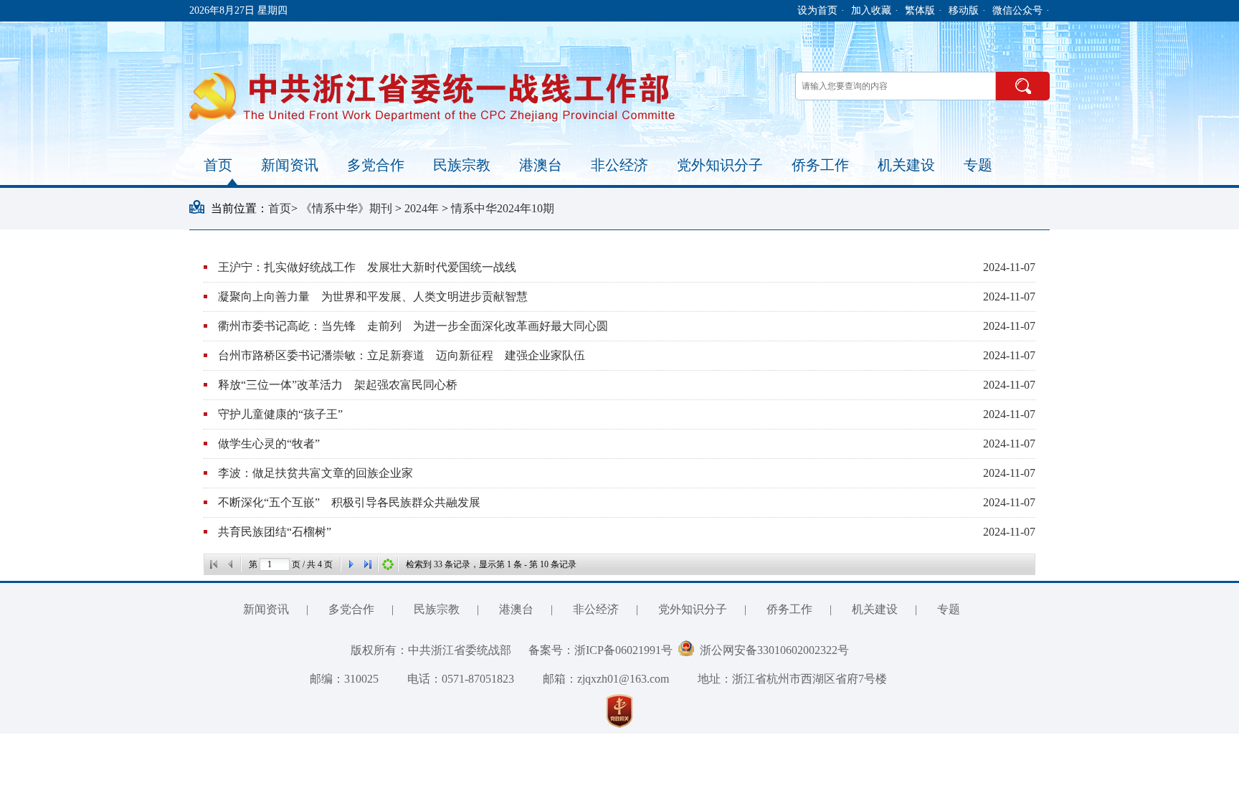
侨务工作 (820, 165)
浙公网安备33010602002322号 (771, 650)
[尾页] (368, 564)
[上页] (231, 564)
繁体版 (920, 10)
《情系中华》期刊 (347, 208)
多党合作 (375, 165)
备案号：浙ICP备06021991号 (600, 650)
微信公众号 (1017, 10)
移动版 (964, 10)
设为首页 (817, 10)
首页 (218, 165)
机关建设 (906, 165)
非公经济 (619, 165)
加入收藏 (871, 10)
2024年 (423, 208)
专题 (978, 165)
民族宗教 (461, 165)
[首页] (213, 564)
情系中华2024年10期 (502, 208)
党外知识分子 (720, 165)
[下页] (350, 564)
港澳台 (540, 165)
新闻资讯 (289, 165)
